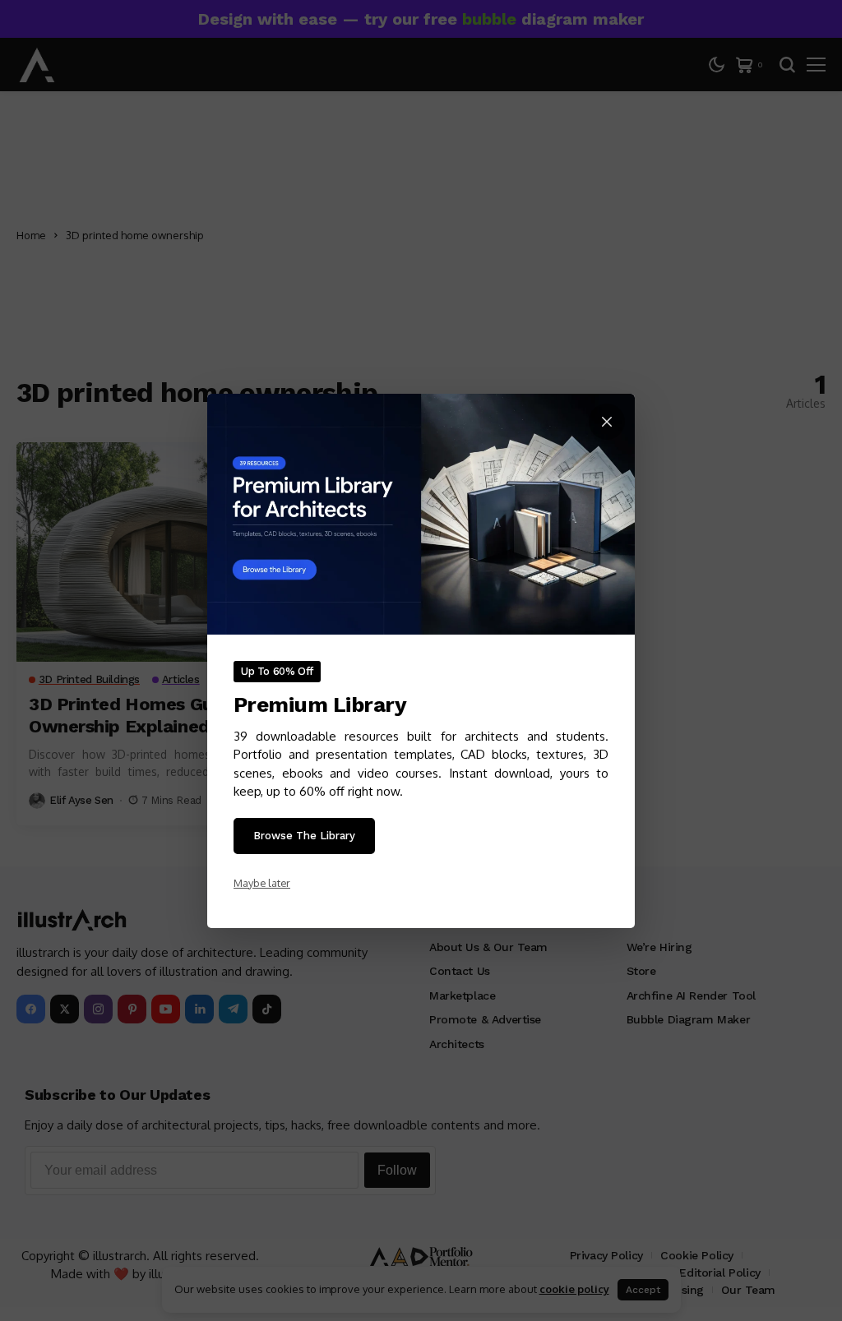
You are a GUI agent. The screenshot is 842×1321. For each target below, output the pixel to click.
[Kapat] (607, 422)
